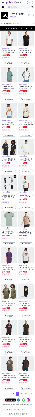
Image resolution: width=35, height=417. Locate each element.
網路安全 (10, 414)
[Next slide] (15, 38)
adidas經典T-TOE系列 (12, 23)
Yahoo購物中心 (14, 2)
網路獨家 (22, 28)
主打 (2, 28)
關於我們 (17, 409)
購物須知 (24, 409)
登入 (30, 2)
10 (26, 394)
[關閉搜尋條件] (5, 7)
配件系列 (32, 28)
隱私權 (17, 414)
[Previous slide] (2, 38)
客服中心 (9, 409)
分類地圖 (24, 414)
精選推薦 (27, 28)
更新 (31, 405)
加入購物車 (10, 63)
